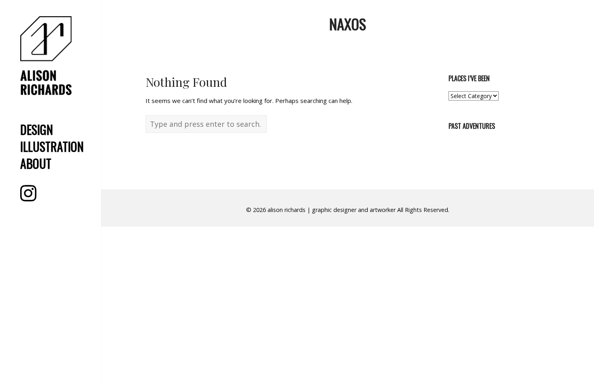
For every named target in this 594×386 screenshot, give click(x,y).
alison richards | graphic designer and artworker (332, 210)
